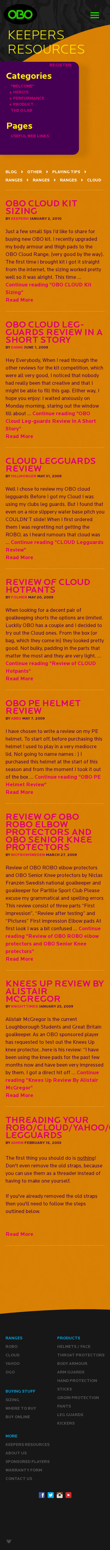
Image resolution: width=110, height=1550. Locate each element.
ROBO (11, 1346)
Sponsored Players (28, 1461)
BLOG (11, 172)
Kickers (66, 1423)
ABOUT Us (16, 1453)
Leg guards (70, 1414)
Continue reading (51, 420)
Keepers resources (28, 1444)
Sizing (12, 1399)
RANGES (14, 180)
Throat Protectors (81, 1355)
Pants (64, 1406)
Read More (19, 300)
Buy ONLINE (18, 1417)
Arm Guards (70, 1372)
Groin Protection (78, 1397)
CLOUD (94, 180)
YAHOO (13, 1363)
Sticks (64, 1389)
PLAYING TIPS (66, 172)
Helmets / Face (73, 1346)
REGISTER (60, 64)
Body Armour (72, 1363)
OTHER (34, 172)
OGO (10, 1372)
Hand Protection (77, 1380)
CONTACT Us (19, 1478)
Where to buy (21, 1408)
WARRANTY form (24, 1470)
